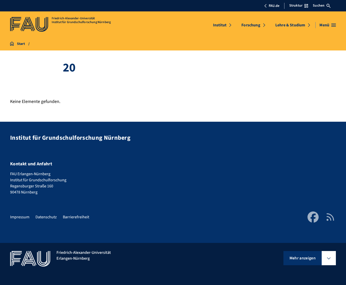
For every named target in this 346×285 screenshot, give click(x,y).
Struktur (295, 5)
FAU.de (274, 5)
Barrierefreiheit (76, 217)
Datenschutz (46, 217)
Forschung (250, 25)
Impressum (19, 217)
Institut (219, 25)
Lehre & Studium (290, 25)
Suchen (318, 5)
